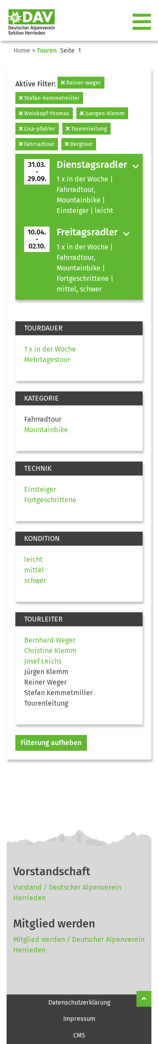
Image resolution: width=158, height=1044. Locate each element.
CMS (79, 1035)
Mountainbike (46, 430)
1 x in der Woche (50, 349)
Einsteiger (40, 489)
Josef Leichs (42, 661)
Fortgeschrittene (50, 500)
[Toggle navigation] (142, 22)
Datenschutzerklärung (79, 1002)
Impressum (79, 1019)
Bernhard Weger (49, 640)
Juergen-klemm (104, 113)
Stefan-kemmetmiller (51, 98)
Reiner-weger (83, 82)
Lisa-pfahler (39, 128)
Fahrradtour (38, 144)
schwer (35, 580)
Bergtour (81, 144)
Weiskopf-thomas (46, 113)
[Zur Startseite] (28, 22)
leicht (33, 559)
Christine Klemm (50, 650)
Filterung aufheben (51, 743)
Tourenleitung (88, 128)
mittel (34, 570)
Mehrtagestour (47, 359)
